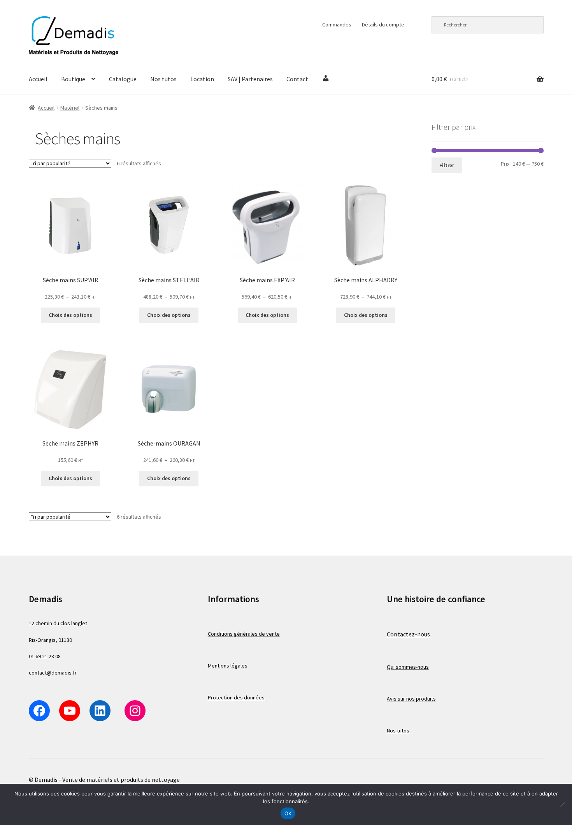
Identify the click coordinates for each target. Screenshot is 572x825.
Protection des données (236, 697)
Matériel (69, 107)
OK (288, 813)
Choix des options (70, 314)
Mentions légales (227, 665)
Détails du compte (383, 24)
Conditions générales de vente (244, 633)
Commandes (336, 24)
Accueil (38, 79)
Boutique (73, 79)
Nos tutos (163, 79)
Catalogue (123, 79)
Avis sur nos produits (411, 698)
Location (202, 79)
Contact (297, 79)
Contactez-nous (408, 634)
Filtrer (446, 165)
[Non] (562, 804)
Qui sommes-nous (408, 666)
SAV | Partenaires (250, 79)
